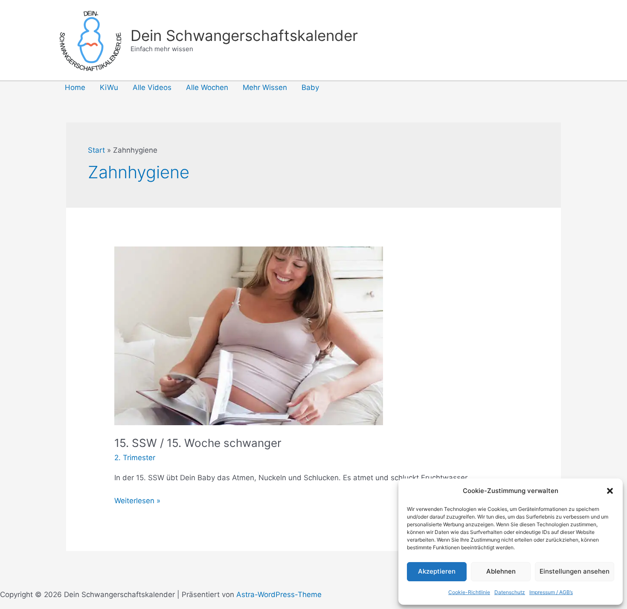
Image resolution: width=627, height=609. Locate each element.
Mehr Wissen (265, 87)
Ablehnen (501, 571)
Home (75, 87)
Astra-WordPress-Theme (279, 594)
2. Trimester (134, 457)
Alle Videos (152, 87)
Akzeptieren (437, 571)
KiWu (109, 87)
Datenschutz (509, 592)
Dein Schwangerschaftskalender (244, 35)
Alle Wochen (207, 87)
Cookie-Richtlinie (469, 592)
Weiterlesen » (137, 501)
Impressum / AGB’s (551, 592)
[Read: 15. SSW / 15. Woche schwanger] (248, 335)
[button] (610, 491)
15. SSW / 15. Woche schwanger (198, 443)
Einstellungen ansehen (575, 571)
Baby (310, 87)
